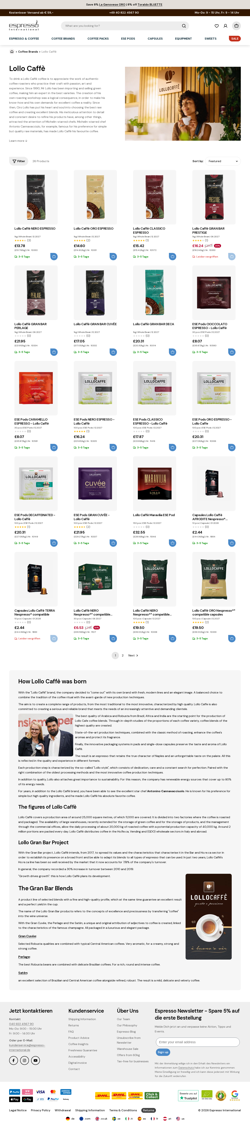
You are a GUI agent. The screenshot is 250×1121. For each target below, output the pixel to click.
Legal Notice (18, 1110)
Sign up (163, 1052)
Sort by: (198, 161)
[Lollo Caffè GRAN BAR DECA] (154, 292)
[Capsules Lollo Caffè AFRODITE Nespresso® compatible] (213, 483)
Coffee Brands (28, 52)
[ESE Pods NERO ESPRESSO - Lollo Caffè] (95, 388)
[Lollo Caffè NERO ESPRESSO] (35, 197)
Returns (148, 1110)
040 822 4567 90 (21, 1024)
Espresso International (225, 1110)
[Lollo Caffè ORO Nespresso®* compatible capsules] (213, 579)
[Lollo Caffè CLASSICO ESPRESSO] (154, 197)
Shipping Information (90, 1110)
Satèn (22, 973)
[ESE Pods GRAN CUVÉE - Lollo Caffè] (95, 483)
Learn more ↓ (18, 141)
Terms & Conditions (123, 1110)
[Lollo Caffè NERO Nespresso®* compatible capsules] (95, 579)
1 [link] (115, 655)
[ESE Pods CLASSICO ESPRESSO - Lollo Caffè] (154, 388)
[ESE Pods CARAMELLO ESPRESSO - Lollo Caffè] (35, 388)
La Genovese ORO (112, 4)
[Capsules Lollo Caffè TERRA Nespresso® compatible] (35, 579)
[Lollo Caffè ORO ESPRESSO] (95, 197)
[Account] (225, 26)
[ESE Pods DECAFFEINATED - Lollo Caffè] (35, 483)
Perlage (24, 957)
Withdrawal (63, 1110)
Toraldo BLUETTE (150, 4)
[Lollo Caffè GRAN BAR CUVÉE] (95, 292)
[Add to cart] (54, 256)
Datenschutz (186, 1067)
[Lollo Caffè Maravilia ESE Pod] (154, 483)
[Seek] (184, 26)
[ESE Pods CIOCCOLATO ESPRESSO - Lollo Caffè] (213, 292)
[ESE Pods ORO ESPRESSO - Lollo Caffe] (213, 388)
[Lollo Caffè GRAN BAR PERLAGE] (35, 292)
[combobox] (125, 25)
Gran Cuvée (27, 936)
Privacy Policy (40, 1110)
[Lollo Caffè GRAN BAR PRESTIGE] (213, 197)
